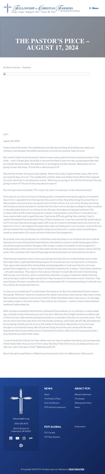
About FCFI (82, 388)
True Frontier (76, 469)
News (48, 388)
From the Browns (51, 403)
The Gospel (79, 398)
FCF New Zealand (52, 437)
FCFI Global (52, 426)
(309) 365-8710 (21, 423)
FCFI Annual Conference (55, 407)
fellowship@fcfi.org (21, 418)
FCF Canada (49, 432)
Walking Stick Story (83, 403)
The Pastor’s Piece (52, 398)
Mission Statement (83, 394)
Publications (80, 426)
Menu (95, 8)
